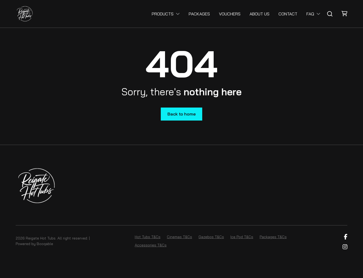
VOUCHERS (229, 13)
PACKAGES (199, 13)
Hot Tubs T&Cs (148, 236)
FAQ (310, 13)
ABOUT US (259, 13)
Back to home (181, 114)
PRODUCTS (163, 13)
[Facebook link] (345, 237)
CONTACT (287, 13)
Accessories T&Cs (151, 245)
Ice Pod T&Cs (241, 236)
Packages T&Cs (273, 236)
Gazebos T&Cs (211, 236)
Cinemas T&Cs (179, 236)
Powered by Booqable (34, 243)
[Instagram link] (345, 247)
